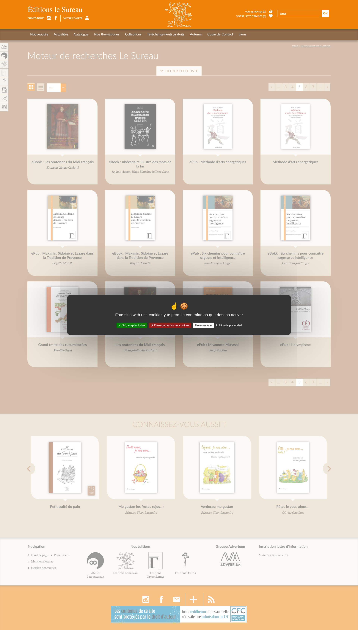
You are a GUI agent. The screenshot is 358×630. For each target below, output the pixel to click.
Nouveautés (39, 34)
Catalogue (81, 34)
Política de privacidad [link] (229, 325)
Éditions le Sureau (55, 9)
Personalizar (203, 325)
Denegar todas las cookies (171, 325)
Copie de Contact (220, 34)
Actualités (61, 34)
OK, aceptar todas (133, 325)
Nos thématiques (107, 34)
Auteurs (196, 34)
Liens (242, 34)
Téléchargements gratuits (165, 34)
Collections (133, 34)
